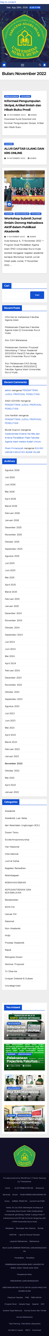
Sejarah (35, 1304)
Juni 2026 (10, 484)
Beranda (6, 1194)
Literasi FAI (11, 914)
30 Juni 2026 (16, 1127)
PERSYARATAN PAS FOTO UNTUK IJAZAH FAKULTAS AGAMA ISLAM (25, 1289)
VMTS (27, 1330)
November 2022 (14, 763)
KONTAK (12, 1235)
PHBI (7, 935)
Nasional (9, 921)
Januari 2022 (12, 792)
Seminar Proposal (14, 964)
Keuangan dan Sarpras (26, 1228)
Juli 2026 (10, 477)
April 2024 (10, 663)
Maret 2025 (11, 591)
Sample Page (24, 1304)
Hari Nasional (12, 846)
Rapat (8, 950)
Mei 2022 (10, 777)
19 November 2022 (16, 158)
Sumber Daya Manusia (12, 1310)
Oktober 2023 (12, 692)
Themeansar (25, 1181)
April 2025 (10, 584)
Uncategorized (12, 985)
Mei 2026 (10, 491)
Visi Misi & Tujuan (15, 1330)
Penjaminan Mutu (24, 1274)
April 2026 (10, 498)
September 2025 (13, 549)
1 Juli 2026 (15, 1066)
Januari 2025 (12, 606)
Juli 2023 (10, 713)
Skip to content (8, 2)
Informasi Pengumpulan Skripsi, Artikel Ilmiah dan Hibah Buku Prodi (22, 105)
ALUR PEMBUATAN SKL (24, 1188)
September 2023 (13, 699)
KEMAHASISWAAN (11, 96)
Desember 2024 (13, 613)
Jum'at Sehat (12, 861)
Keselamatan (11, 899)
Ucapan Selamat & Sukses (19, 978)
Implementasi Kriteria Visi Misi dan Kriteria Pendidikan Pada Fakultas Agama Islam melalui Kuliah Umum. (23, 437)
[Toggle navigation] (23, 65)
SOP (42, 1304)
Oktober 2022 (12, 770)
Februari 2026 (12, 513)
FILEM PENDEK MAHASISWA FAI (33, 1194)
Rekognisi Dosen (13, 957)
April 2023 (10, 735)
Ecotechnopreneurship (17, 839)
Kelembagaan (12, 875)
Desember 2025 (13, 527)
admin (33, 115)
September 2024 (14, 634)
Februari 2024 (12, 670)
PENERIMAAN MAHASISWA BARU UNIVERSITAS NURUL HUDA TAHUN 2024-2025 (24, 1266)
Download (36, 1330)
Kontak (40, 1228)
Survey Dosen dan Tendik (35, 1310)
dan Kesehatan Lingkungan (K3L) (22, 825)
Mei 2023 (10, 727)
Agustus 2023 (12, 706)
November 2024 (13, 620)
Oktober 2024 (12, 627)
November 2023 (13, 684)
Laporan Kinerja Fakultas (29, 1235)
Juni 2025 (10, 570)
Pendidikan (19, 1258)
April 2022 (10, 785)
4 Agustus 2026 (17, 1035)
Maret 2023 (11, 742)
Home (7, 1188)
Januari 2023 (12, 756)
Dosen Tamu (11, 832)
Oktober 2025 (12, 541)
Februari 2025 (12, 599)
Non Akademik (12, 928)
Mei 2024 (10, 656)
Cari (6, 285)
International (11, 854)
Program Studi (11, 1304)
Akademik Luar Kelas (16, 818)
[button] (40, 65)
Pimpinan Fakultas (15, 1297)
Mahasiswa (34, 1241)
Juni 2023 (10, 720)
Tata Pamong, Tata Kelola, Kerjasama (24, 1324)
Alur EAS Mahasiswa (16, 340)
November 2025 (13, 534)
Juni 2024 (10, 649)
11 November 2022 (16, 237)
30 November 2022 (16, 115)
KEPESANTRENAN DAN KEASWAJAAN (18, 891)
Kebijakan (10, 1228)
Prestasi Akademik (14, 942)
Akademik (9, 144)
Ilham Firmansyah (14, 448)
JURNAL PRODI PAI (19, 1201)
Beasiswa (40, 1188)
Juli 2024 (10, 642)
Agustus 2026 (12, 470)
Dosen (15, 1194)
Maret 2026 (11, 506)
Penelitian (30, 1258)
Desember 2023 (13, 677)
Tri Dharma (25, 96)
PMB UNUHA (36, 1297)
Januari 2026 (12, 520)
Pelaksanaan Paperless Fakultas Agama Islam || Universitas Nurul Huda (22, 330)
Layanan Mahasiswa (18, 1241)
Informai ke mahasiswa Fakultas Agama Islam (23, 1030)
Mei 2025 (10, 577)
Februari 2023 (12, 749)
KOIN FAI (10, 907)
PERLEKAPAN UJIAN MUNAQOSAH (24, 1281)
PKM (27, 1297)
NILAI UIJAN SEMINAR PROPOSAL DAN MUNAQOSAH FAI (24, 1249)
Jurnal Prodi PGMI (37, 1201)
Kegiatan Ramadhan (15, 868)
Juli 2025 (10, 563)
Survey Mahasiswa (24, 1317)
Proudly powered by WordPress (17, 1178)
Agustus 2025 (12, 556)
